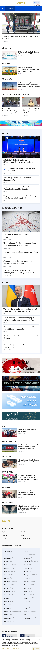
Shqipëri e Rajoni (11, 208)
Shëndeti (7, 472)
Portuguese (30, 575)
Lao (26, 551)
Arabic (8, 555)
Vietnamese (30, 618)
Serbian (28, 588)
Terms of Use (15, 648)
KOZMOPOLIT (8, 441)
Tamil (27, 601)
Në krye (6, 48)
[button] (5, 32)
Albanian (9, 551)
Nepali (28, 565)
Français (4, 535)
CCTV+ (4, 541)
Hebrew (8, 601)
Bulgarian (10, 565)
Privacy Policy (5, 648)
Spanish (29, 594)
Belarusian (11, 558)
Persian (28, 568)
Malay (30, 555)
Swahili (29, 598)
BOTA (4, 283)
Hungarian (10, 608)
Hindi (7, 604)
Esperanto (10, 581)
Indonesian (12, 611)
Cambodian (9, 568)
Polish (28, 571)
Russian (29, 585)
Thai (27, 604)
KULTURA (6, 457)
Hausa (8, 598)
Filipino (9, 585)
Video (25, 94)
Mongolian (29, 558)
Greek (9, 594)
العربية (23, 535)
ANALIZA (6, 64)
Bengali (8, 561)
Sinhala (28, 591)
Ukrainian (30, 611)
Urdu (27, 614)
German (9, 591)
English (4, 532)
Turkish (28, 608)
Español (23, 532)
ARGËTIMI (7, 503)
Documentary (25, 538)
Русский (4, 538)
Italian (8, 614)
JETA (4, 426)
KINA (4, 133)
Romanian (29, 581)
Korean (9, 621)
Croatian (9, 571)
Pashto (28, 578)
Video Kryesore (10, 94)
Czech (8, 575)
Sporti (5, 487)
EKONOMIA (7, 79)
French (9, 588)
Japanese (9, 618)
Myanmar (31, 561)
